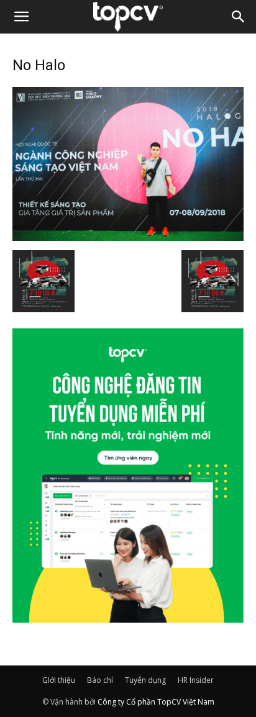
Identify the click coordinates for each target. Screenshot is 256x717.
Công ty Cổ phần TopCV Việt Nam (156, 702)
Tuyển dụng (145, 680)
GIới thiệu (58, 680)
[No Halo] (128, 237)
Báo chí (100, 680)
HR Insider (196, 680)
